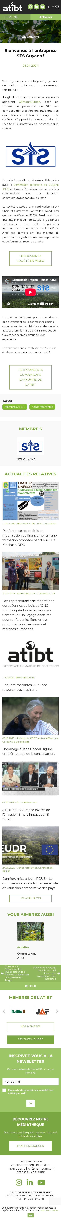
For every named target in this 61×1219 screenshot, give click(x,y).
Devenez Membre (30, 1039)
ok (30, 1215)
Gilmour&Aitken (29, 101)
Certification (45, 867)
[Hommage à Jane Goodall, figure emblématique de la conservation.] (30, 716)
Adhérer (45, 17)
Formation (50, 523)
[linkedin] (30, 1184)
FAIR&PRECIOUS (15, 1195)
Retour (30, 986)
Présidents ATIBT (27, 738)
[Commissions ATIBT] (30, 932)
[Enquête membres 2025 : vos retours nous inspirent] (30, 655)
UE (53, 593)
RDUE (6, 871)
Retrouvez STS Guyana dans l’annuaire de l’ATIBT (30, 377)
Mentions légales (30, 1161)
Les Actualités (30, 898)
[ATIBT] (13, 7)
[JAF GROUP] (18, 1011)
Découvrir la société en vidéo (30, 258)
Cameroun (44, 593)
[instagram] (19, 1184)
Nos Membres (31, 1026)
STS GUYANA (26, 459)
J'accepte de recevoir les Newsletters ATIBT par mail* (30, 1092)
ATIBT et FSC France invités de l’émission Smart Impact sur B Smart (26, 814)
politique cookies (49, 1210)
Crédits (33, 1168)
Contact (47, 1168)
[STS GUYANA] (30, 446)
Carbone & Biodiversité (15, 741)
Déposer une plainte (30, 1172)
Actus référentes (42, 406)
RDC (40, 523)
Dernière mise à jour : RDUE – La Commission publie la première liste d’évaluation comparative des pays (30, 883)
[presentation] (4, 1011)
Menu (13, 17)
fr (48, 6)
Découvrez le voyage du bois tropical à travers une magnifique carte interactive (44, 973)
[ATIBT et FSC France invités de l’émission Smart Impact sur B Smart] (30, 780)
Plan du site (16, 1168)
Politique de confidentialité (30, 1165)
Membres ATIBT (15, 406)
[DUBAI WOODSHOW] (42, 1011)
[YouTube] (41, 1184)
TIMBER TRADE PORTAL (31, 1199)
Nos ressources (30, 1146)
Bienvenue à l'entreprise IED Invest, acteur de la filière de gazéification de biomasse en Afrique (17, 973)
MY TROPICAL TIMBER (42, 1195)
